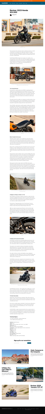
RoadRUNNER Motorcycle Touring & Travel (6, 408)
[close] (44, 0)
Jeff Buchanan (14, 14)
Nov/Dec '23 (11, 8)
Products (17, 3)
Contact (18, 408)
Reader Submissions (33, 408)
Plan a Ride (28, 408)
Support (23, 408)
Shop (26, 3)
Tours (10, 3)
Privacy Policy (37, 408)
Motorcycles (13, 3)
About (20, 408)
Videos (24, 3)
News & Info (20, 3)
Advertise (25, 408)
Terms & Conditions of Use (28, 409)
